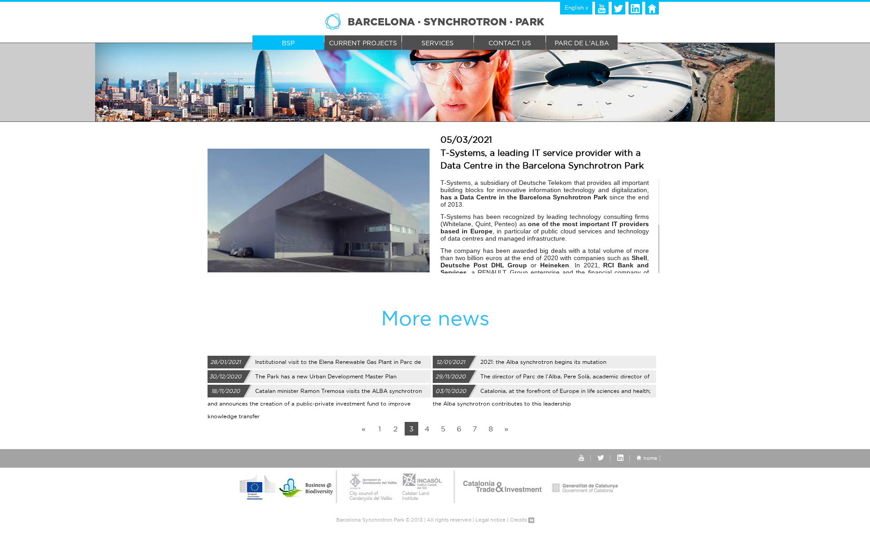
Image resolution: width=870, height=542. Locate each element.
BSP (288, 43)
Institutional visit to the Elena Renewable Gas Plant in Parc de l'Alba (314, 363)
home (650, 458)
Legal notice (490, 520)
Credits (519, 520)
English (575, 7)
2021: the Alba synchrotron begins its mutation (521, 362)
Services (437, 43)
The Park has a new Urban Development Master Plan (302, 376)
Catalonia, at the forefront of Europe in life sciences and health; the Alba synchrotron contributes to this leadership (542, 392)
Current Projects (363, 43)
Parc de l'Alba (582, 43)
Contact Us (509, 43)
